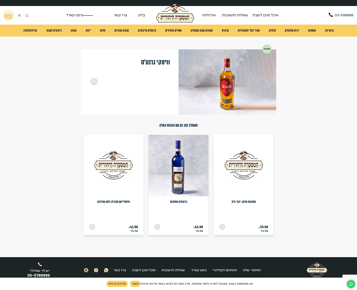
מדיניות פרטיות (117, 283)
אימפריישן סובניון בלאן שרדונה (113, 201)
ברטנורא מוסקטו (178, 201)
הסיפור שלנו (252, 270)
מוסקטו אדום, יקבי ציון (244, 201)
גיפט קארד (74, 15)
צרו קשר (120, 15)
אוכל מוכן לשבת (144, 270)
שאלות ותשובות (235, 15)
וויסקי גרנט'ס (155, 62)
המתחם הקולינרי (225, 270)
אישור (135, 283)
